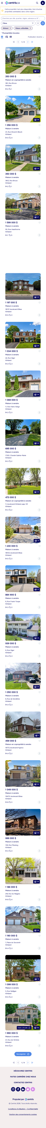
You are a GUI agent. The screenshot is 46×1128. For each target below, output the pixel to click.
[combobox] (23, 18)
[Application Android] (33, 1089)
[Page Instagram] (13, 1089)
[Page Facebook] (18, 1089)
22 (38, 443)
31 (38, 541)
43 (38, 833)
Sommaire (11, 36)
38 (38, 120)
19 (38, 979)
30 (38, 71)
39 (38, 346)
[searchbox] (21, 18)
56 (38, 1028)
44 (38, 882)
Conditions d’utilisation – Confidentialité (23, 1109)
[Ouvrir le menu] (2, 3)
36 (38, 930)
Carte (6, 36)
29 (38, 168)
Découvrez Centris (23, 1071)
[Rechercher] (37, 3)
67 (38, 217)
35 (38, 297)
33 (38, 638)
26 (38, 784)
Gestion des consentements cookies (23, 1114)
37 (38, 589)
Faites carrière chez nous (23, 1077)
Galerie (2, 36)
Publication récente (35, 37)
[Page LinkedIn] (23, 1089)
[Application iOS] (28, 1089)
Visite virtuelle (23, 1028)
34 (38, 394)
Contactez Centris (23, 1082)
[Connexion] (43, 3)
